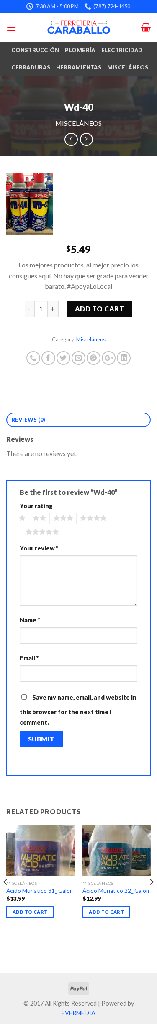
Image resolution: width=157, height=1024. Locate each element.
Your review (39, 548)
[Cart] (146, 27)
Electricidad (122, 50)
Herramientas (78, 67)
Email (29, 658)
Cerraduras (30, 67)
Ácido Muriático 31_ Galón (39, 890)
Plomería (80, 50)
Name (30, 620)
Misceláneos (128, 67)
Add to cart (99, 309)
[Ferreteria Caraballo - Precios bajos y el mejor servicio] (79, 27)
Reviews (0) (28, 419)
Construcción (35, 50)
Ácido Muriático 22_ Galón (115, 890)
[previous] (6, 898)
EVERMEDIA (78, 1012)
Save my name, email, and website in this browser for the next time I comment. (78, 710)
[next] (151, 898)
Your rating (36, 505)
